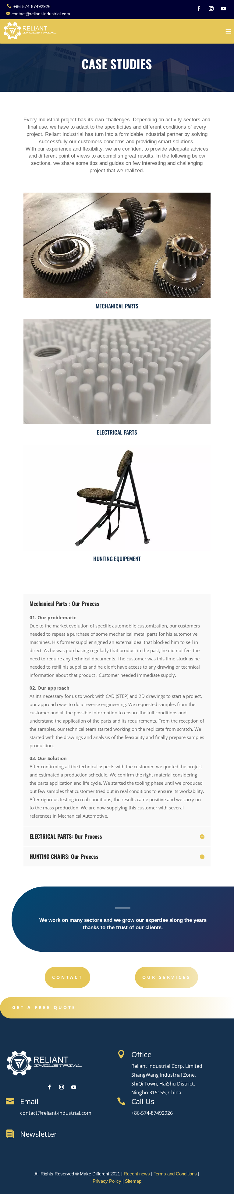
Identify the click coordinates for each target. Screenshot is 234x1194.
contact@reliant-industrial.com (41, 13)
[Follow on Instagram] (211, 8)
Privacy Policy (107, 1181)
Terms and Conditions (175, 1173)
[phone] (9, 6)
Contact (67, 977)
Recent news (137, 1173)
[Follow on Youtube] (223, 8)
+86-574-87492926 (31, 6)
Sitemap (133, 1181)
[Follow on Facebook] (199, 8)
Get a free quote (44, 1007)
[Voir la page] (30, 28)
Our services (166, 977)
